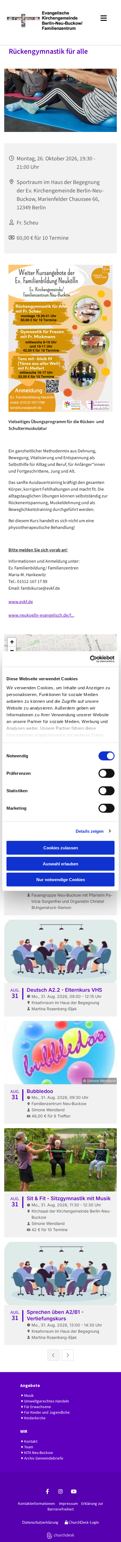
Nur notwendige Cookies (60, 879)
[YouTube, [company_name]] (74, 1491)
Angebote (30, 1385)
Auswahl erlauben (60, 863)
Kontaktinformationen (36, 1503)
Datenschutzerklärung (40, 1522)
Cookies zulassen (60, 847)
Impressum (68, 1503)
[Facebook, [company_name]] (47, 1491)
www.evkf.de (20, 602)
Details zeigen (90, 831)
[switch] (106, 773)
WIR (23, 1431)
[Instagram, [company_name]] (61, 1491)
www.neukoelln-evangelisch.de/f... (41, 615)
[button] (101, 17)
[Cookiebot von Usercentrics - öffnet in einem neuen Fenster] (90, 659)
